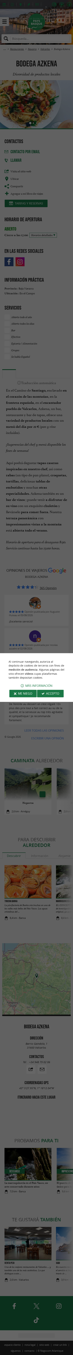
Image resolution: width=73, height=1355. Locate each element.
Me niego (25, 693)
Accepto (52, 693)
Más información (38, 686)
